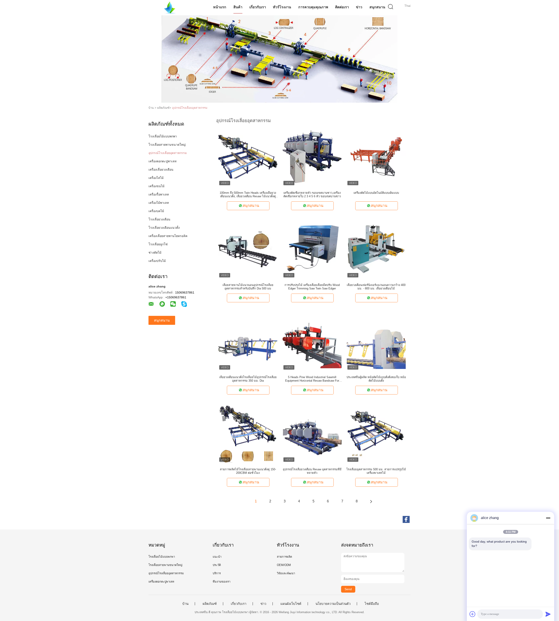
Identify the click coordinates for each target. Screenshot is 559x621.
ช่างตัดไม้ (154, 252)
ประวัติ (217, 565)
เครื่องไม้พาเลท (158, 202)
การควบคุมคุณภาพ (313, 7)
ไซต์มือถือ (372, 603)
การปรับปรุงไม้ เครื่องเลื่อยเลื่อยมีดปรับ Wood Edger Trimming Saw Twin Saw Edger (312, 286)
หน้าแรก (219, 7)
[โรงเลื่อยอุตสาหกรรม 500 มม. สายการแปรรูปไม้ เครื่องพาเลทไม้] (376, 433)
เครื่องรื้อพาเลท (158, 194)
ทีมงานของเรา (221, 581)
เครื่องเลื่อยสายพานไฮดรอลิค (167, 236)
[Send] (548, 614)
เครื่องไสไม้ (156, 178)
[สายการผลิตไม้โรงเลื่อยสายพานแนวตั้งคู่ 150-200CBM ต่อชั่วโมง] (247, 433)
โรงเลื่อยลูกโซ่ (158, 244)
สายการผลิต (284, 556)
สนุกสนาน (377, 7)
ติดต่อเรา (342, 7)
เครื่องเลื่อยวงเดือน (160, 169)
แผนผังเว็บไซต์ (290, 603)
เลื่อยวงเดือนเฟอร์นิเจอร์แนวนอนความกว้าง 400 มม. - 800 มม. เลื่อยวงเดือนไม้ (376, 286)
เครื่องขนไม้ (156, 186)
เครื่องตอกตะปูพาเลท (162, 161)
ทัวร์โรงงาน (282, 7)
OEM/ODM (284, 565)
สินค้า (237, 7)
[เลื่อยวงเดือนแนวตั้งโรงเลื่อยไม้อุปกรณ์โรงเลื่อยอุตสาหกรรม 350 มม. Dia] (247, 341)
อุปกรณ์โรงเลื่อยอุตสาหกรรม (189, 107)
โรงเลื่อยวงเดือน (159, 219)
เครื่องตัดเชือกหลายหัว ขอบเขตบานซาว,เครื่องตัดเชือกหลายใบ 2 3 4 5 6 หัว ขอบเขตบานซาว (312, 194)
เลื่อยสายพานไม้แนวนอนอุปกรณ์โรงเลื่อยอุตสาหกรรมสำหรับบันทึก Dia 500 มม (248, 286)
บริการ (217, 573)
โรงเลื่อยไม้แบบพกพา (162, 136)
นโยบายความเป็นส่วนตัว (333, 603)
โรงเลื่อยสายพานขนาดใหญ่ (167, 144)
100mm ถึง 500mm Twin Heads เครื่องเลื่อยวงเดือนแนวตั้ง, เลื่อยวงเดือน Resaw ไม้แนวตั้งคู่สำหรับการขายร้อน (248, 194)
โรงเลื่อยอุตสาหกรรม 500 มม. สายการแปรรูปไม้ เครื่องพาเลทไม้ (376, 471)
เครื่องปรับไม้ (157, 261)
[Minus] (548, 518)
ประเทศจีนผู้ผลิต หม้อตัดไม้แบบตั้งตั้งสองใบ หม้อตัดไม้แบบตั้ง (376, 378)
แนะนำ (217, 556)
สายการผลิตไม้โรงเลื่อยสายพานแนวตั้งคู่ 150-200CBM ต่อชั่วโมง (248, 471)
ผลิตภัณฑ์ (210, 603)
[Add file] (472, 614)
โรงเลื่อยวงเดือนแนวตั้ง (164, 227)
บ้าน (185, 603)
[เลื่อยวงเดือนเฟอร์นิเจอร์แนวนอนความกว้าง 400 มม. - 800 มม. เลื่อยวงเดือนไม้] (376, 248)
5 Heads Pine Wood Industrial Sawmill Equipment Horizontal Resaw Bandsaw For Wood (312, 378)
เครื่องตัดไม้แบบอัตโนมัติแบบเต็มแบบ (376, 192)
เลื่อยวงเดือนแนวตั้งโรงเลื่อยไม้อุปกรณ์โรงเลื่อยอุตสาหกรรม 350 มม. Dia (248, 378)
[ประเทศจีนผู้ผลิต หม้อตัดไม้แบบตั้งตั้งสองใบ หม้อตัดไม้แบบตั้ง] (376, 341)
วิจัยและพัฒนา (286, 573)
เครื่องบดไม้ (156, 211)
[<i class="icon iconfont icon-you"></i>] (371, 501)
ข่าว (359, 7)
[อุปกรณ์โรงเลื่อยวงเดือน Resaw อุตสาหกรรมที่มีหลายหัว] (312, 433)
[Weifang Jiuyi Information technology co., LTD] (169, 8)
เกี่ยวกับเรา (257, 7)
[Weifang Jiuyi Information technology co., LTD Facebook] (406, 519)
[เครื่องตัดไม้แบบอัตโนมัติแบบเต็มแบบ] (376, 156)
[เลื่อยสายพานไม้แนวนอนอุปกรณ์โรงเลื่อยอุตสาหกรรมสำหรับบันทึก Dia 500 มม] (247, 248)
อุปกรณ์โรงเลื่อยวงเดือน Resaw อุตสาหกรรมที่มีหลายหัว (312, 471)
